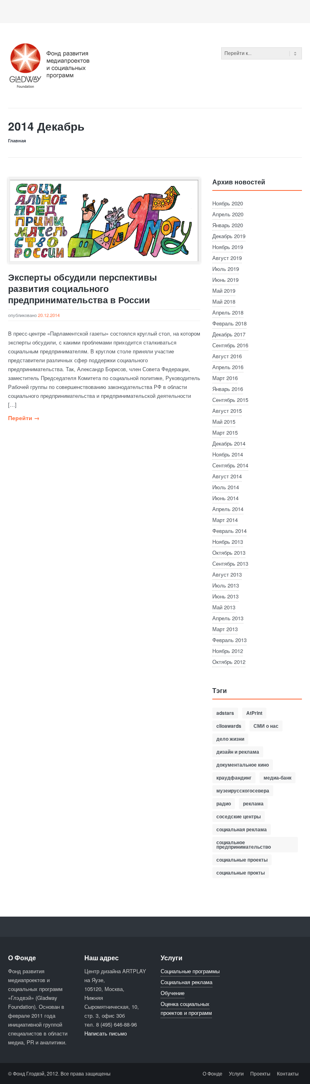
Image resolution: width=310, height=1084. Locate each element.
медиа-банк (277, 777)
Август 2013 (227, 574)
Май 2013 (223, 607)
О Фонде (212, 1073)
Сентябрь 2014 (230, 465)
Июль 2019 (225, 269)
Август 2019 (227, 258)
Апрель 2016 (227, 367)
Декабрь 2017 (228, 334)
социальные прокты (240, 872)
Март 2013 (225, 629)
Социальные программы (190, 971)
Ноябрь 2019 (227, 247)
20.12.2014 (49, 315)
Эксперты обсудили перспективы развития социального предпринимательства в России (82, 288)
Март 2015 (225, 432)
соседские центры (238, 816)
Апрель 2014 (227, 509)
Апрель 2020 (227, 214)
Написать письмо (105, 1033)
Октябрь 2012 (228, 662)
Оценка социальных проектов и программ (186, 1008)
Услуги (236, 1073)
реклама (253, 803)
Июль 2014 (225, 487)
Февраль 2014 (229, 531)
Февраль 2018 (229, 323)
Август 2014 (227, 476)
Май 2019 (223, 290)
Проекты (260, 1073)
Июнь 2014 (225, 498)
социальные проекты (242, 859)
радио (223, 803)
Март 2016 (225, 378)
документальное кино (242, 764)
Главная (17, 140)
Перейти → (24, 418)
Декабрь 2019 (228, 236)
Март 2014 (225, 520)
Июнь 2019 (225, 279)
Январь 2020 (227, 225)
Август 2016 (227, 356)
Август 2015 (227, 410)
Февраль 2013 (229, 640)
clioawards (228, 725)
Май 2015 (223, 421)
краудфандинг (233, 777)
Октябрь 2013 (228, 552)
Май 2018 (223, 301)
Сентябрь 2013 (230, 563)
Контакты (288, 1073)
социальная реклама (241, 829)
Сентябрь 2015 (230, 400)
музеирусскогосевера (242, 790)
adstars (225, 712)
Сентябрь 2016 (230, 345)
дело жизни (230, 738)
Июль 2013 (225, 585)
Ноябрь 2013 (227, 541)
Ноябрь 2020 (227, 203)
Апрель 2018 (227, 312)
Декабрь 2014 (228, 443)
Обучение (172, 993)
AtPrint (254, 712)
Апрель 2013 (227, 618)
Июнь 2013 (225, 596)
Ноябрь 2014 (227, 454)
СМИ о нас (266, 725)
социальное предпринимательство (243, 844)
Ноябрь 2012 (227, 651)
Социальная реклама (186, 982)
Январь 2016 (227, 389)
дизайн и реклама (237, 751)
